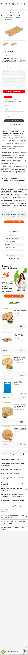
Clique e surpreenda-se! (12, 296)
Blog (26, 1)
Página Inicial (13, 12)
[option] (6, 45)
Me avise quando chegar (14, 120)
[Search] (22, 7)
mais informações (7, 55)
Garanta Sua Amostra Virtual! (14, 222)
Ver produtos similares (14, 124)
